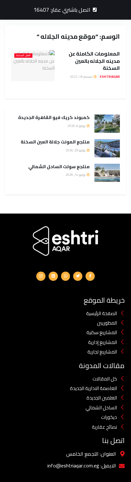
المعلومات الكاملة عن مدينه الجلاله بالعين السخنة (94, 61)
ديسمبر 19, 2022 (81, 77)
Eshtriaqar (110, 77)
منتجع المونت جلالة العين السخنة (55, 142)
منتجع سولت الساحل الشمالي (58, 166)
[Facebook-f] (90, 276)
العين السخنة (23, 55)
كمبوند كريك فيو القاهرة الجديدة (53, 117)
